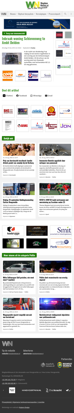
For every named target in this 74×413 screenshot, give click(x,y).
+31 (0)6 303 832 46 (9, 383)
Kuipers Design (24, 407)
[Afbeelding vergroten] (12, 59)
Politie (33, 48)
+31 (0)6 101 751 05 (9, 379)
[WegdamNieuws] (37, 5)
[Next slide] (70, 390)
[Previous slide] (3, 390)
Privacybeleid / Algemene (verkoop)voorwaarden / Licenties (23, 402)
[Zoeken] (65, 14)
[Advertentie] (8, 76)
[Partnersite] (47, 365)
